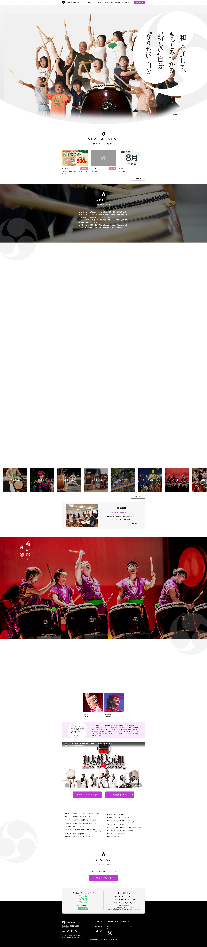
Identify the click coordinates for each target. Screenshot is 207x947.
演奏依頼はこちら (120, 795)
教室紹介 (101, 2)
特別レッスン (109, 2)
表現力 (93, 341)
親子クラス (93, 327)
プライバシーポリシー (133, 926)
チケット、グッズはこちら (87, 795)
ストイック (69, 345)
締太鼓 (69, 341)
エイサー (114, 345)
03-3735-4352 (127, 896)
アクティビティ (138, 332)
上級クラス (126, 332)
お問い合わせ (139, 2)
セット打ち (137, 345)
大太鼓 (114, 341)
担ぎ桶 (126, 341)
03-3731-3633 (127, 903)
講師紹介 (117, 2)
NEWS (88, 2)
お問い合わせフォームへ (103, 878)
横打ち (137, 341)
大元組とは (125, 2)
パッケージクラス (69, 332)
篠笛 (126, 345)
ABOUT (94, 2)
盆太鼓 (81, 341)
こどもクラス (81, 327)
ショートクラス (81, 332)
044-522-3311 (127, 899)
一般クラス (69, 327)
